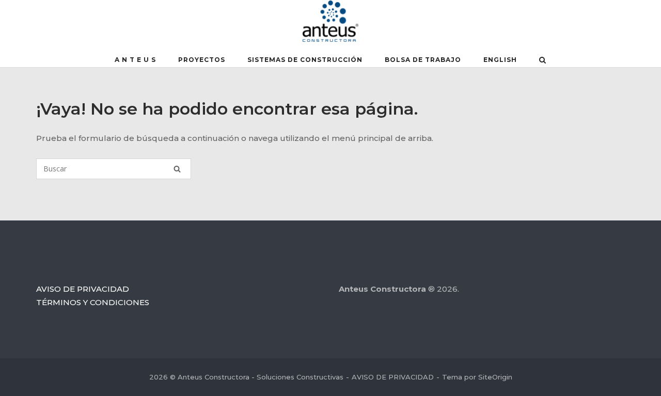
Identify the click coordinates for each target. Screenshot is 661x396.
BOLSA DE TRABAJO (423, 60)
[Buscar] (177, 169)
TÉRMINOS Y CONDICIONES (92, 302)
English (500, 60)
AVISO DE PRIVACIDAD (82, 289)
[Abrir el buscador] (542, 61)
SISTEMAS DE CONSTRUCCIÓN (305, 60)
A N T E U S (135, 60)
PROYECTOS (201, 60)
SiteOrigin (495, 377)
